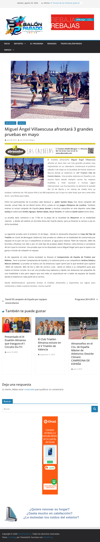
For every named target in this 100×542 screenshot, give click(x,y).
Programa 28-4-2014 (85, 299)
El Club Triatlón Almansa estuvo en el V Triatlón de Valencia (49, 344)
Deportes (18, 43)
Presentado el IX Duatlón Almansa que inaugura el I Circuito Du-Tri (15, 342)
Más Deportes (10, 123)
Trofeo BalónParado (71, 43)
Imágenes (52, 43)
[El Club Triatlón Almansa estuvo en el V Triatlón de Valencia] (50, 319)
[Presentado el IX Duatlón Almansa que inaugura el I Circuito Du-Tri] (16, 319)
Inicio (7, 43)
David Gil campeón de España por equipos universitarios (26, 301)
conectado (29, 389)
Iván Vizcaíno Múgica (27, 140)
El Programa (36, 43)
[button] (24, 43)
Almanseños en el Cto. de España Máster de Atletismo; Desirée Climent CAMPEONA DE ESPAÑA (82, 354)
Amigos (7, 50)
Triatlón (22, 123)
